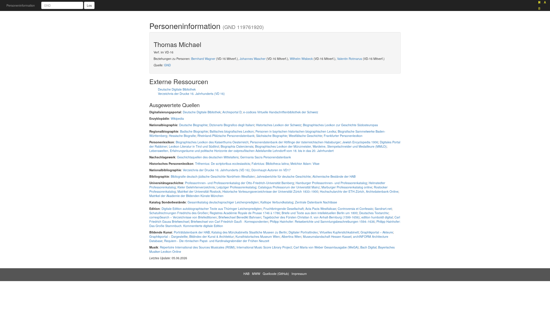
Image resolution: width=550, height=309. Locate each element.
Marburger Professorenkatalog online (346, 187)
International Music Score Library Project (264, 247)
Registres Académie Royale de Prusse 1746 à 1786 (245, 213)
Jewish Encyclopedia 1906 (360, 142)
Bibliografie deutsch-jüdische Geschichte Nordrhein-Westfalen (213, 176)
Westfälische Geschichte (305, 135)
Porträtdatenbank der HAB (192, 232)
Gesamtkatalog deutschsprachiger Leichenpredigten (223, 202)
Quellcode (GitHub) (276, 273)
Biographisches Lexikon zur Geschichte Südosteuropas (340, 125)
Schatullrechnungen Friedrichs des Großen (178, 213)
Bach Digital (368, 247)
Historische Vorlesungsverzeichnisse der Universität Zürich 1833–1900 (270, 191)
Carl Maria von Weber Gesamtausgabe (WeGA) (326, 247)
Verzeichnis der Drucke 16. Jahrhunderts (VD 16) (191, 93)
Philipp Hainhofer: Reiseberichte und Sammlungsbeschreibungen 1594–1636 (322, 221)
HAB (246, 273)
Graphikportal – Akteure (377, 232)
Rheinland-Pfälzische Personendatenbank (225, 135)
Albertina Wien (291, 236)
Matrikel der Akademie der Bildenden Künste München (186, 196)
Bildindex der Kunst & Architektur (211, 236)
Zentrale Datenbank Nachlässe (316, 202)
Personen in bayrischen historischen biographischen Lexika (295, 131)
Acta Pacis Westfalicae (320, 208)
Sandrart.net (383, 208)
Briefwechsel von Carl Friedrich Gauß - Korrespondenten (229, 221)
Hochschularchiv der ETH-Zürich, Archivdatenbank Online (359, 191)
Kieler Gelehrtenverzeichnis (196, 187)
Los (89, 5)
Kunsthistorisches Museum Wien (257, 236)
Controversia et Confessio (355, 208)
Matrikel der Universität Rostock (199, 191)
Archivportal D (231, 112)
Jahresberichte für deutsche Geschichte (284, 176)
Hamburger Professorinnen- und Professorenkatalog (331, 183)
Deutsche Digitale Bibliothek (177, 89)
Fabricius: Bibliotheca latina (270, 163)
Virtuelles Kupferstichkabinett (339, 232)
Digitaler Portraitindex (303, 232)
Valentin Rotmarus (349, 58)
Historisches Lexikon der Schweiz (278, 125)
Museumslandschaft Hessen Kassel (327, 236)
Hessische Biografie (182, 135)
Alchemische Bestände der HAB (334, 176)
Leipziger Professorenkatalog (236, 187)
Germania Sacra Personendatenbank (265, 157)
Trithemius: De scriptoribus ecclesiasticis (222, 163)
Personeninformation (20, 5)
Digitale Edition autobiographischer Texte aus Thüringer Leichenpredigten (212, 208)
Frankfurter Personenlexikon (343, 135)
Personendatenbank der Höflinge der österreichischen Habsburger (295, 142)
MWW (256, 273)
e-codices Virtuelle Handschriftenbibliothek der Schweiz (280, 112)
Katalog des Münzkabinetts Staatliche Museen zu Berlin (249, 232)
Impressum (299, 273)
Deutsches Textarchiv (373, 213)
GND (167, 65)
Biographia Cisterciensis (237, 146)
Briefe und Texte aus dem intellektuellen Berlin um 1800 (320, 213)
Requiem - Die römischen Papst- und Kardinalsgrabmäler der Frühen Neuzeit (216, 241)
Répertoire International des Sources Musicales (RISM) (197, 247)
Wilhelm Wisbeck (301, 58)
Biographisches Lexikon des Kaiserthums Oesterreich (212, 142)
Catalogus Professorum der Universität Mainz (289, 187)
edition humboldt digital (377, 217)
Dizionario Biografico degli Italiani (231, 125)
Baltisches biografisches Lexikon (232, 131)
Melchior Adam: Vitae (304, 163)
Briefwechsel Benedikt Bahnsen (239, 217)
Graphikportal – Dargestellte (168, 236)
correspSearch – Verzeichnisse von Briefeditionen (183, 217)
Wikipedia (177, 118)
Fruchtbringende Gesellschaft (283, 208)
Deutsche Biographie (193, 125)
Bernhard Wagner (203, 58)
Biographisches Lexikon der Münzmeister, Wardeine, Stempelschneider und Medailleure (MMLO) (321, 146)
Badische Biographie (194, 131)
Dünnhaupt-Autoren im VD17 (271, 170)
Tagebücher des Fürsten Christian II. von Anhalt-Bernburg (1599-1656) (311, 217)
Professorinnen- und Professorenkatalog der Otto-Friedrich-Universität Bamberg (239, 183)
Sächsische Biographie (271, 135)
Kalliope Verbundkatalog (276, 202)
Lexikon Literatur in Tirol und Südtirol (194, 146)
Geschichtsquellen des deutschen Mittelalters (207, 157)
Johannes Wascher (253, 58)
